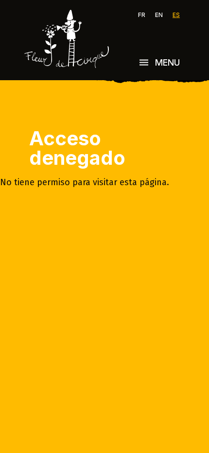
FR (141, 15)
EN (159, 15)
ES (176, 15)
